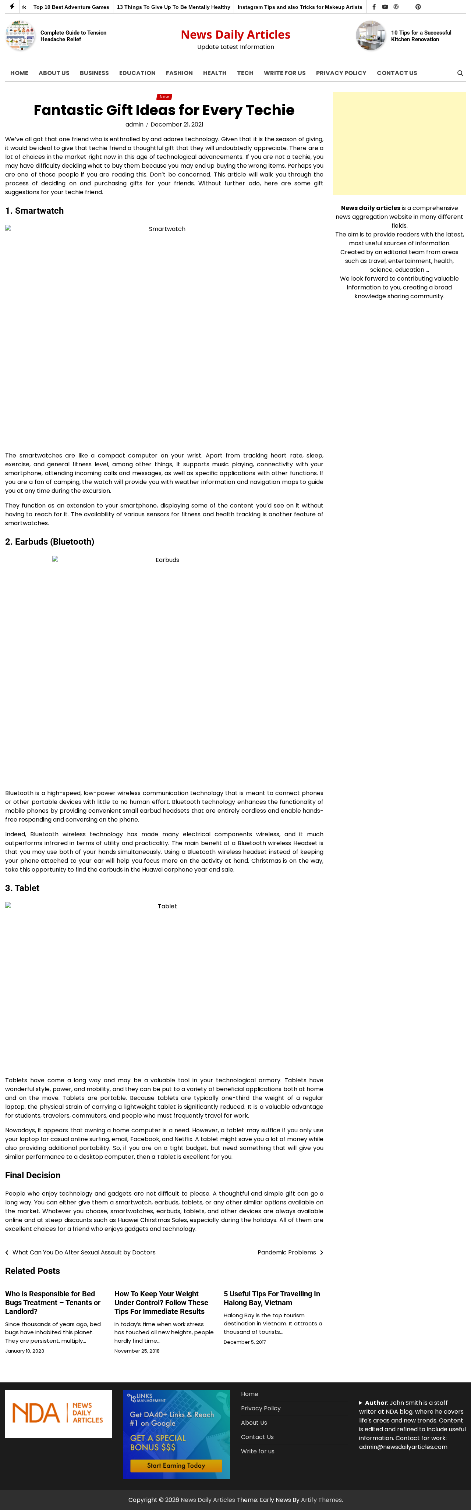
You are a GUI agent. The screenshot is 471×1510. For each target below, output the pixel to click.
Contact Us (397, 73)
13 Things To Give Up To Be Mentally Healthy (157, 7)
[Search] (460, 73)
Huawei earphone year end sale (187, 869)
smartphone (138, 505)
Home (19, 73)
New (164, 97)
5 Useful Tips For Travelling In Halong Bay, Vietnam (272, 1298)
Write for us (285, 73)
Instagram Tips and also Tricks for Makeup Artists (284, 7)
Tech (245, 73)
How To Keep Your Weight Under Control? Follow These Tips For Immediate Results (161, 1302)
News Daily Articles (236, 34)
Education (137, 73)
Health (215, 73)
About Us (54, 73)
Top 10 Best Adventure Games (55, 7)
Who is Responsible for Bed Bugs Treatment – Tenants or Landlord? (52, 1302)
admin (134, 124)
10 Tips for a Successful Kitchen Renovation (421, 36)
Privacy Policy (341, 73)
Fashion (179, 73)
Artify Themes (321, 1500)
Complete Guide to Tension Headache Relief (73, 36)
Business (94, 73)
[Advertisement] (399, 143)
